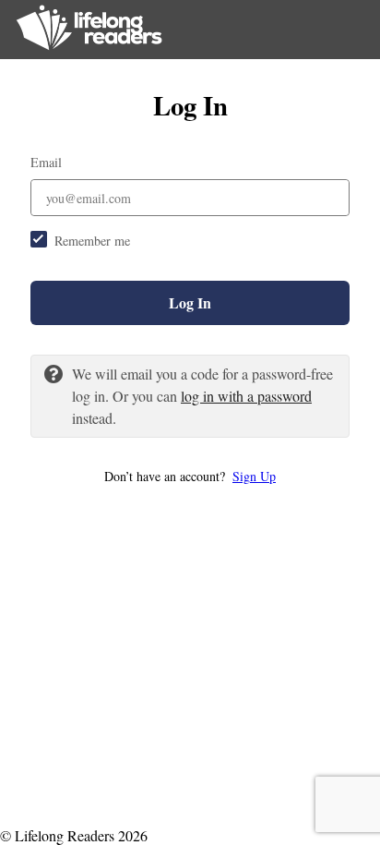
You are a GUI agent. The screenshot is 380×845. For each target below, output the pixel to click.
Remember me (92, 240)
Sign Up (254, 476)
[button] (190, 476)
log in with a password (246, 395)
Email (46, 162)
